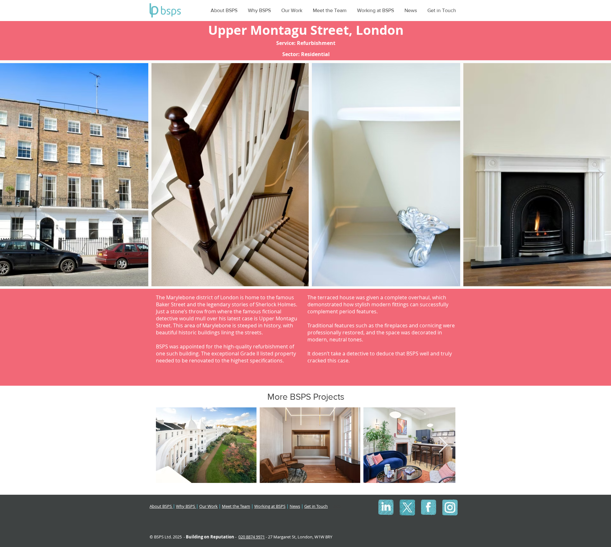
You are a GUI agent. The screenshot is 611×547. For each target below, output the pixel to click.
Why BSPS (186, 506)
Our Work (208, 506)
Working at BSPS (269, 506)
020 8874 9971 (251, 537)
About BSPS (161, 506)
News (295, 506)
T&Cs (336, 506)
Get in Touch (316, 506)
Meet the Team (236, 506)
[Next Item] (600, 174)
